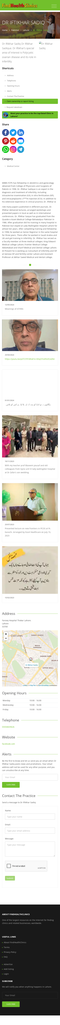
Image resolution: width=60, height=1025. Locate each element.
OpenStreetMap (43, 685)
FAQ (6, 956)
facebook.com (8, 743)
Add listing (9, 969)
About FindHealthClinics (15, 942)
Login (6, 973)
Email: (8, 824)
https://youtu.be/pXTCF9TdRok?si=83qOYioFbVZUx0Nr (30, 359)
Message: (9, 838)
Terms (7, 947)
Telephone (11, 80)
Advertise (8, 964)
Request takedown (14, 107)
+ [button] (6, 634)
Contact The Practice (15, 96)
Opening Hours (13, 86)
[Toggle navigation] (54, 6)
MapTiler (33, 685)
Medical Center (13, 166)
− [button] (6, 638)
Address (10, 75)
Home (5, 30)
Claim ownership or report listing (20, 101)
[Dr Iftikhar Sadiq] (31, 659)
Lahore (26, 30)
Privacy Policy (10, 952)
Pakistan (15, 30)
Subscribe (10, 784)
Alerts (9, 91)
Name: (8, 810)
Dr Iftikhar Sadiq (32, 665)
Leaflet (25, 685)
